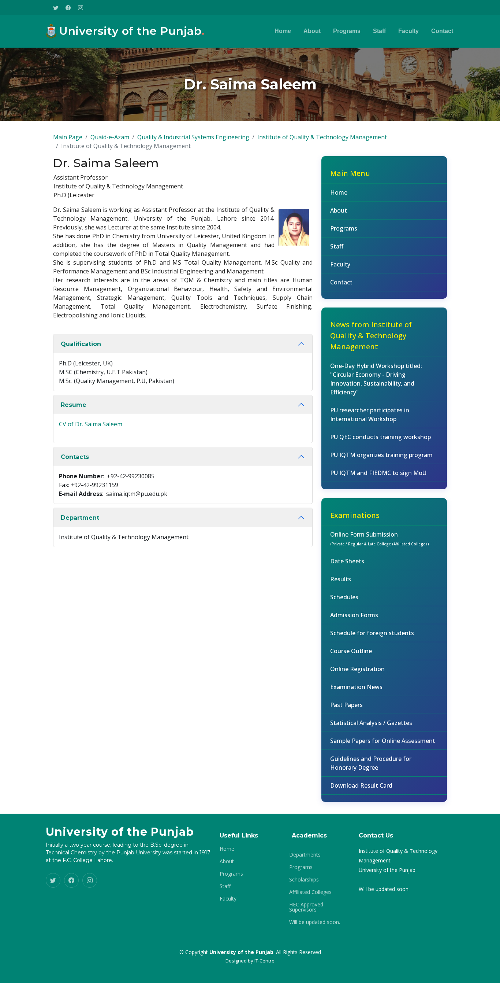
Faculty (408, 31)
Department (80, 517)
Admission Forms (354, 615)
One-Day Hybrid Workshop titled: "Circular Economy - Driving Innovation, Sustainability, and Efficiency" (376, 379)
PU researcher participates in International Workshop (369, 414)
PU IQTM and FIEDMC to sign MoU (378, 473)
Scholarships (304, 879)
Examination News (356, 687)
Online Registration (357, 669)
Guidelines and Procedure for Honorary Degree (370, 763)
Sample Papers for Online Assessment (382, 741)
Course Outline (351, 651)
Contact (442, 31)
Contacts (75, 456)
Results (340, 579)
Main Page (67, 137)
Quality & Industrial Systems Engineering (193, 137)
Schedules (344, 597)
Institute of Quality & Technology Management (322, 137)
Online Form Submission (379, 538)
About (312, 31)
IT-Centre (264, 960)
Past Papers (346, 705)
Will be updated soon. (314, 922)
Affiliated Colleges (310, 892)
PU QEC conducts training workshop (380, 437)
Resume (73, 404)
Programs (347, 31)
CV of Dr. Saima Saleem (90, 424)
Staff (379, 31)
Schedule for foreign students (372, 633)
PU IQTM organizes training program (381, 455)
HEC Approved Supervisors (306, 907)
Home (283, 31)
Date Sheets (347, 561)
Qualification (81, 343)
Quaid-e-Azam (109, 137)
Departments (305, 854)
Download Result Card (361, 785)
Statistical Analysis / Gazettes (371, 723)
